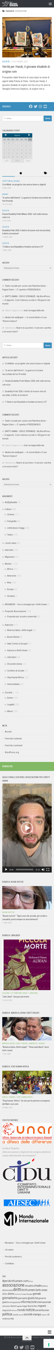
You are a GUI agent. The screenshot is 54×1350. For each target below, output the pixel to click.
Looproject (27, 1340)
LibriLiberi (11, 657)
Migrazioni (9, 557)
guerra (5, 1302)
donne (11, 1293)
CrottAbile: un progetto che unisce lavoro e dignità (24, 184)
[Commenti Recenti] (33, 173)
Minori (10, 711)
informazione (29, 1302)
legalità (19, 1306)
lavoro (13, 1306)
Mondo (5, 194)
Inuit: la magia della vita (34, 310)
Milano (14, 1310)
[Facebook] (31, 106)
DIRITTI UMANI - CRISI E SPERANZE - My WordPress (27, 296)
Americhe (11, 575)
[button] (27, 828)
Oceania (11, 596)
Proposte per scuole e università (21, 616)
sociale (21, 1315)
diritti (17, 1289)
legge (24, 1306)
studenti (44, 1315)
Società (6, 61)
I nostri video (10, 543)
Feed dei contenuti (13, 738)
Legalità (10, 704)
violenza (6, 1318)
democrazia (7, 1290)
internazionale (44, 1302)
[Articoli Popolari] (21, 173)
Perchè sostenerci (13, 1256)
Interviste (9, 550)
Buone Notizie (13, 637)
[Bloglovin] (50, 106)
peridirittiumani (42, 1310)
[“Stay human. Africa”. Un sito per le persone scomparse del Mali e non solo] (27, 1082)
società (28, 1314)
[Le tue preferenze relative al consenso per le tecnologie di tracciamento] (49, 1345)
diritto (4, 1294)
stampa (37, 1314)
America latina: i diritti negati (19, 630)
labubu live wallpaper (14, 317)
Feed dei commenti (13, 745)
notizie (30, 1310)
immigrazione (14, 1302)
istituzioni (6, 1306)
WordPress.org (12, 752)
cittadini (37, 1285)
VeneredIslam (13, 684)
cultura (45, 1286)
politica (7, 1314)
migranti (42, 1305)
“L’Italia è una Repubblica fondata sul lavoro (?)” (23, 246)
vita (12, 1318)
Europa (10, 589)
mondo (21, 1310)
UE (48, 1314)
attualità (29, 1285)
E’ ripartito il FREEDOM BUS (29, 289)
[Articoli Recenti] (8, 173)
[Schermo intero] (47, 869)
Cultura (8, 509)
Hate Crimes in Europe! (17, 643)
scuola (15, 1314)
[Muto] (43, 869)
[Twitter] (35, 106)
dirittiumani (28, 1290)
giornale (37, 1293)
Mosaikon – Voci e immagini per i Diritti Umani (25, 1242)
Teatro (10, 534)
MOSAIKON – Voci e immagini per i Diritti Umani (26, 604)
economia (18, 1294)
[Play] (6, 869)
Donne (10, 697)
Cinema (10, 514)
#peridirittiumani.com (15, 1281)
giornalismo (10, 1298)
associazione (13, 1285)
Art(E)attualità (11, 502)
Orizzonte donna (14, 664)
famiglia (29, 1294)
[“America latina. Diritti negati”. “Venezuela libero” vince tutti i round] (27, 1028)
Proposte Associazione (15, 611)
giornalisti (22, 1298)
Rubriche (9, 625)
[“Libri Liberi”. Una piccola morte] (27, 965)
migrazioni (7, 1310)
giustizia (33, 1298)
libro (36, 1306)
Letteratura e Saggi (15, 528)
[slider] (24, 869)
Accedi (8, 731)
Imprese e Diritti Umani (17, 650)
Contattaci (9, 1263)
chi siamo (9, 1249)
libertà (30, 1306)
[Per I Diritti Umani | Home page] (12, 3)
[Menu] (50, 3)
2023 (6, 161)
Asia (9, 582)
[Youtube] (45, 106)
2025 (28, 161)
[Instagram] (40, 106)
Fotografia (11, 521)
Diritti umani (41, 1290)
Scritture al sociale (11, 181)
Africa (10, 569)
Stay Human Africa (15, 677)
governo (42, 1298)
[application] (27, 828)
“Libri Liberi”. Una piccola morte (15, 996)
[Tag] (45, 173)
